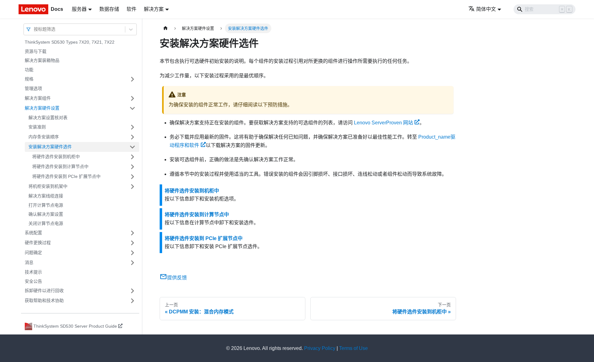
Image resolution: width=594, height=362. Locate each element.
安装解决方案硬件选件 (50, 146)
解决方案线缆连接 (45, 195)
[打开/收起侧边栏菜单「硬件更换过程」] (132, 243)
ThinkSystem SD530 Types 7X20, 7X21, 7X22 (69, 42)
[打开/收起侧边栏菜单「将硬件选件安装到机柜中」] (132, 157)
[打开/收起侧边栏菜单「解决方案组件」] (132, 98)
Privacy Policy (319, 348)
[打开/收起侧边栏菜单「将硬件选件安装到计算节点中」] (132, 167)
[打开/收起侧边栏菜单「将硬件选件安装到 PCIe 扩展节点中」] (132, 177)
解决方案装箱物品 (42, 60)
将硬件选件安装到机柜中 (56, 156)
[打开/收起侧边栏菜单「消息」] (132, 263)
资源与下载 (35, 51)
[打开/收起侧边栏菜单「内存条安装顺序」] (132, 137)
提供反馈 (177, 277)
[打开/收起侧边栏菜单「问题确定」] (132, 253)
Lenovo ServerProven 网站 (383, 122)
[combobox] (34, 29)
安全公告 (33, 281)
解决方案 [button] (154, 9)
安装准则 (37, 126)
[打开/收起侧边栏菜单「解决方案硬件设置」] (132, 108)
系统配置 (33, 232)
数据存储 (109, 9)
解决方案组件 (38, 98)
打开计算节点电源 (45, 205)
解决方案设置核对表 (47, 117)
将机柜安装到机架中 (47, 186)
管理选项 (33, 88)
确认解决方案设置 (45, 214)
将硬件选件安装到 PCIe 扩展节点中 (66, 176)
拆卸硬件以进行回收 (44, 290)
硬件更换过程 (38, 242)
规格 (29, 78)
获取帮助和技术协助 (44, 300)
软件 (131, 9)
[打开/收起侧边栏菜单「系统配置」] (132, 233)
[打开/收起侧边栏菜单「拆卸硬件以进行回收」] (132, 291)
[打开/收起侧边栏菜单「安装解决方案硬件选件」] (132, 147)
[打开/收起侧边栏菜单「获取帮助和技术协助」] (132, 301)
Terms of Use (353, 348)
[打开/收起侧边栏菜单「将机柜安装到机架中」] (132, 187)
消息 (29, 262)
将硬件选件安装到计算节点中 (60, 166)
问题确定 (33, 252)
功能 (29, 69)
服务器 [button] (79, 9)
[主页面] (165, 28)
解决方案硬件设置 (42, 108)
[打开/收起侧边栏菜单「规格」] (132, 79)
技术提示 (33, 271)
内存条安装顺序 (43, 136)
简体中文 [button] (486, 9)
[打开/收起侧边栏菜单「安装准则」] (132, 127)
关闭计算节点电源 (45, 223)
